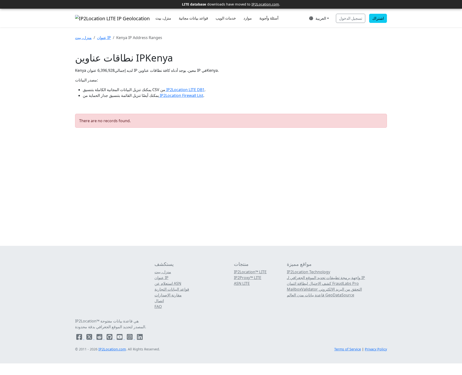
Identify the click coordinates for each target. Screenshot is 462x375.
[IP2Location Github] (110, 338)
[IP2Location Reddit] (99, 338)
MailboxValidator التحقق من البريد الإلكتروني (324, 289)
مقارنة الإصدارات (168, 295)
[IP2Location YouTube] (120, 338)
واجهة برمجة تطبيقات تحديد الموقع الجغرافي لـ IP (326, 277)
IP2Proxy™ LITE (247, 277)
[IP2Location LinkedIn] (140, 338)
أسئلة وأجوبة (268, 18)
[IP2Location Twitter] (89, 338)
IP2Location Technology (308, 272)
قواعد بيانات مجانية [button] (193, 18)
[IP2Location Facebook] (79, 338)
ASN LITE (242, 283)
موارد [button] (248, 18)
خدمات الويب (226, 18)
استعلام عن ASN (167, 283)
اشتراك (378, 18)
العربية (320, 18)
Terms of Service (347, 349)
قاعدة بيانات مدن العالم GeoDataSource (320, 295)
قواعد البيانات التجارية (171, 289)
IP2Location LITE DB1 (185, 89)
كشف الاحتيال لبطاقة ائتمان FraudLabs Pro (323, 283)
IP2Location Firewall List (181, 95)
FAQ (158, 306)
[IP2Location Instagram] (130, 338)
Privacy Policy (376, 349)
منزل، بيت (163, 18)
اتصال (159, 300)
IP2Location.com (265, 4)
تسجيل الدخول (350, 18)
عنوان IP (104, 37)
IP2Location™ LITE (250, 272)
